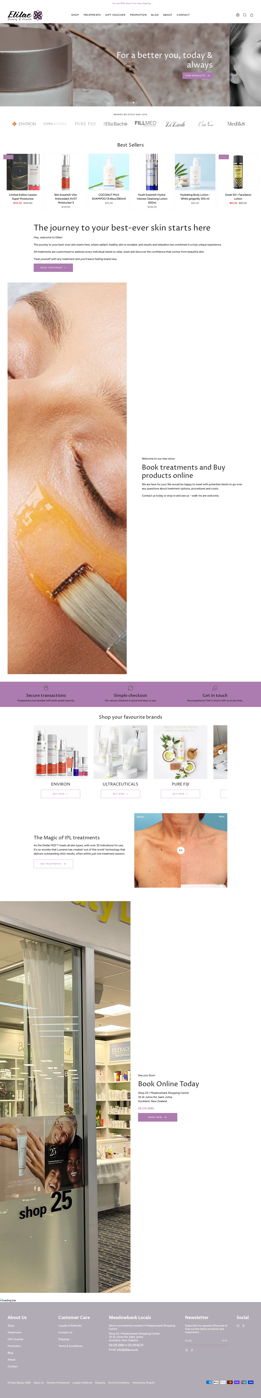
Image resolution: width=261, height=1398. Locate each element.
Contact (13, 1366)
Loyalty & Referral (82, 1382)
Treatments (15, 1332)
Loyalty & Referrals (70, 1325)
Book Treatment (51, 267)
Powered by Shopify (143, 1382)
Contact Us (65, 1332)
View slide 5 (136, 102)
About (11, 1359)
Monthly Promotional (58, 1382)
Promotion (14, 1346)
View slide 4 (133, 102)
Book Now (155, 1117)
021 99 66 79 (135, 1345)
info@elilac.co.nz (127, 1349)
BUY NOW (59, 794)
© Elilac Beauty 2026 (19, 1382)
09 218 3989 (117, 1345)
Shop (11, 1325)
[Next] (220, 752)
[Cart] (251, 15)
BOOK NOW (202, 96)
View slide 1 (124, 102)
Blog (10, 1352)
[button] (75, 15)
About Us (39, 1382)
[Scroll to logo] (25, 123)
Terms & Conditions (70, 1346)
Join (224, 1340)
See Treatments (50, 864)
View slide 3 (130, 102)
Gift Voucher (15, 1339)
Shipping (63, 1339)
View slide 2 (127, 102)
